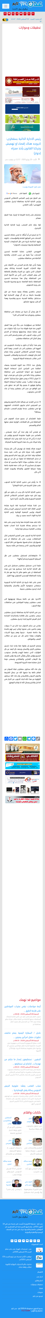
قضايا (41, 1288)
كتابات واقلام (32, 1112)
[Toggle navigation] (5, 6)
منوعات (40, 1292)
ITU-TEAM (25, 1311)
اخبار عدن (39, 1277)
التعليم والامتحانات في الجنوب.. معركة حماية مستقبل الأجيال (33, 1151)
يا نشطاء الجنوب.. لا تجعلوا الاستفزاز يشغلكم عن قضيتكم (14, 1151)
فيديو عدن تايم (38, 1296)
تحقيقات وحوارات (37, 1284)
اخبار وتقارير (39, 1280)
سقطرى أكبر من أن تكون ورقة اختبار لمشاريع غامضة (14, 1130)
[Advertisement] (22, 897)
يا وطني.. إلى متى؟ (14, 1189)
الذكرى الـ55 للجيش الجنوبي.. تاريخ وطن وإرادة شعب (14, 1172)
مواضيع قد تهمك (30, 1000)
